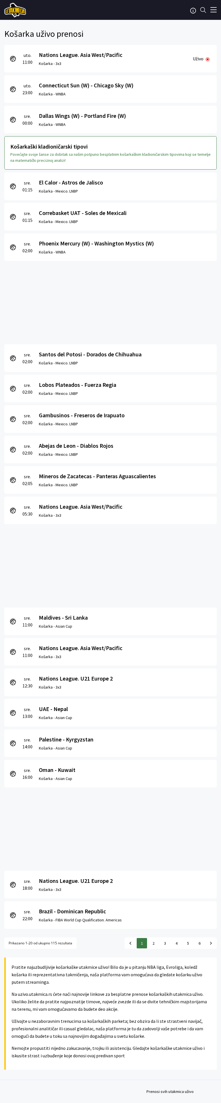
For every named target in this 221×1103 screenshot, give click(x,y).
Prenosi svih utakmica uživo (170, 1091)
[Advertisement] (110, 301)
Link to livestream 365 (15, 10)
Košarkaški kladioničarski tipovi (49, 146)
